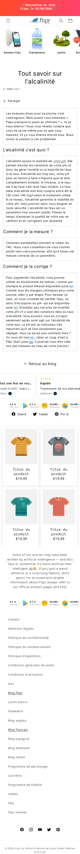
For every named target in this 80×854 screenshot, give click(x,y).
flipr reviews (17, 812)
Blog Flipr (15, 693)
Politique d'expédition (24, 656)
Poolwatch (15, 711)
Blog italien (16, 757)
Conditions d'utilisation (25, 674)
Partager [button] (14, 101)
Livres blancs (18, 702)
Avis (11, 684)
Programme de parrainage (28, 766)
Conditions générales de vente (31, 665)
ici (71, 286)
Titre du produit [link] (21, 471)
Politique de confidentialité (28, 638)
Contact (13, 619)
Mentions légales (21, 628)
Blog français (18, 730)
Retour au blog (42, 363)
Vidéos (13, 794)
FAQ (11, 803)
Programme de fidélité (25, 785)
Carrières (15, 776)
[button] (8, 20)
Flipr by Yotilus (24, 848)
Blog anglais (17, 720)
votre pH (59, 161)
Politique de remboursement (29, 647)
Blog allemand (19, 748)
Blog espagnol (19, 739)
